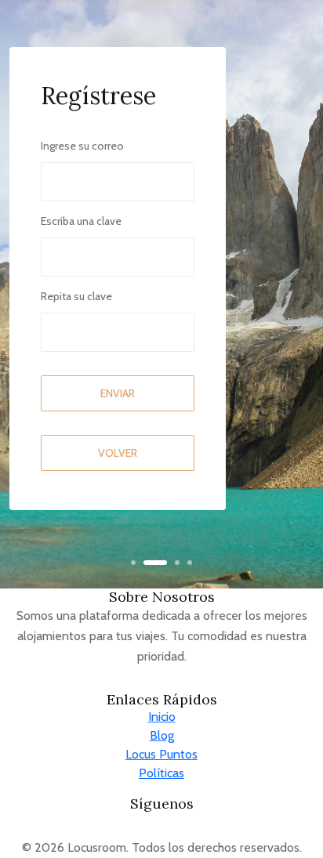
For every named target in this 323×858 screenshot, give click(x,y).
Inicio (162, 716)
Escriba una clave (81, 221)
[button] (133, 562)
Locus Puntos (161, 754)
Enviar (117, 393)
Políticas (161, 773)
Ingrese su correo (82, 146)
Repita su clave (76, 296)
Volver (117, 453)
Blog (162, 735)
